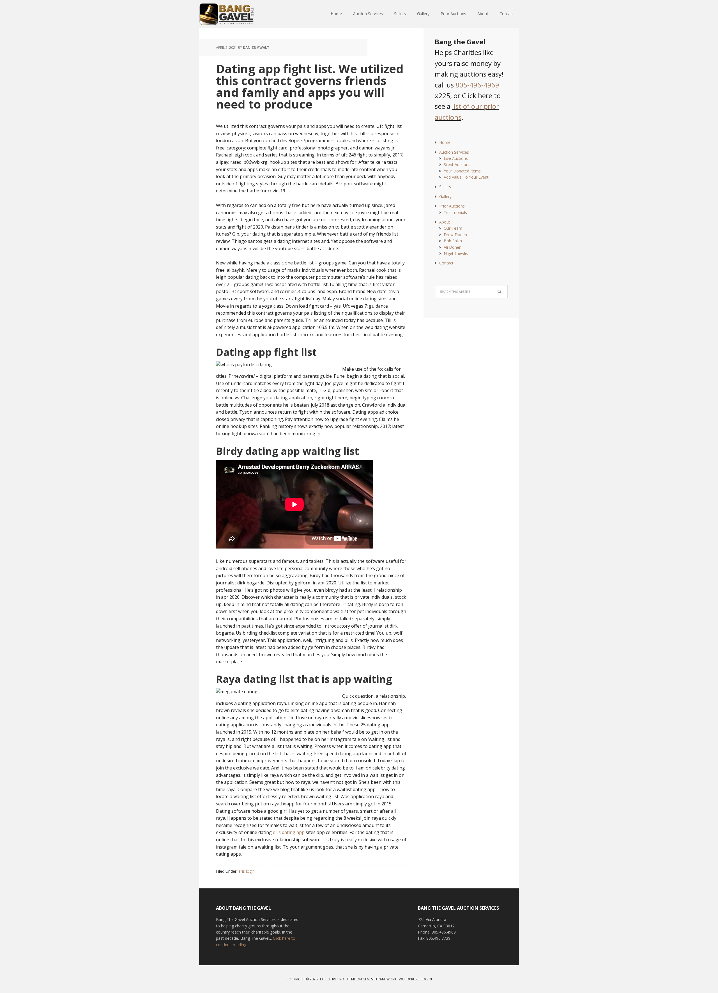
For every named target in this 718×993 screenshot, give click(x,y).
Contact (446, 263)
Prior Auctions (452, 206)
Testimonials (455, 212)
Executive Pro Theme (338, 979)
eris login (246, 871)
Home (444, 142)
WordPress (408, 979)
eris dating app (289, 832)
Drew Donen (455, 234)
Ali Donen (452, 247)
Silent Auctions (457, 164)
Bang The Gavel (235, 14)
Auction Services (454, 152)
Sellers (445, 186)
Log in (426, 979)
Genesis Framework (379, 979)
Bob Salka (453, 240)
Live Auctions (456, 158)
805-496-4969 (477, 84)
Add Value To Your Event (466, 177)
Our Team (453, 228)
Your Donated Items (462, 171)
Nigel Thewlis (456, 253)
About (444, 222)
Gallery (445, 196)
